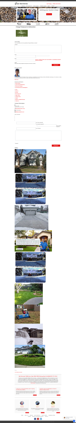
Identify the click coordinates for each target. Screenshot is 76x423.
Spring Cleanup (17, 83)
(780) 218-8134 (56, 3)
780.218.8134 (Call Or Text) (20, 108)
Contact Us (17, 100)
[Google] (38, 23)
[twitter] (41, 418)
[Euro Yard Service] (21, 3)
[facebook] (35, 418)
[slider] (26, 19)
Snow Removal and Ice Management (21, 87)
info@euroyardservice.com (19, 111)
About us (16, 90)
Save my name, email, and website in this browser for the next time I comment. (25, 63)
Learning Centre (43, 5)
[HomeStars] (28, 23)
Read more (16, 79)
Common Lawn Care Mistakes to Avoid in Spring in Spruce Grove (48, 389)
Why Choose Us (29, 5)
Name (16, 54)
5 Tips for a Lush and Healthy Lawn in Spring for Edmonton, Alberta (25, 389)
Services (23, 5)
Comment (16, 44)
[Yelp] (57, 23)
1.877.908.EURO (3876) (18, 372)
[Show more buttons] (35, 19)
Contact (46, 416)
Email (15, 58)
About (49, 5)
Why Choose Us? (18, 93)
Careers (52, 5)
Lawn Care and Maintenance (20, 84)
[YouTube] (38, 418)
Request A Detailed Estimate (20, 99)
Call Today (49, 3)
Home (16, 89)
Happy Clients (36, 5)
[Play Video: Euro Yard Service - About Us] (26, 14)
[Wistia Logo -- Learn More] (34, 19)
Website (16, 62)
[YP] (47, 23)
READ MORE (34, 395)
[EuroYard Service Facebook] (19, 23)
